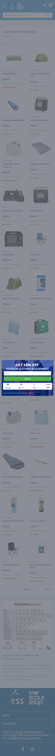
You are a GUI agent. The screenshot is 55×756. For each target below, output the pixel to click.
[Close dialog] (51, 362)
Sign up (27, 379)
